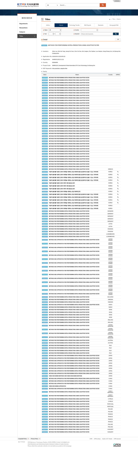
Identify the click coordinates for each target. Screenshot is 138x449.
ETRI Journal (117, 438)
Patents (119, 19)
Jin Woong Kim (116, 51)
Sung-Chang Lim (107, 51)
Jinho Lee (54, 51)
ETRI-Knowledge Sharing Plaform (28, 5)
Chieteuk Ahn (55, 53)
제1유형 (117, 445)
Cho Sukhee (92, 51)
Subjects (22, 32)
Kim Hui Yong (61, 51)
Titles (21, 36)
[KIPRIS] (117, 171)
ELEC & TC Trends (107, 438)
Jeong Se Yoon (70, 51)
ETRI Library (97, 438)
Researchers (23, 28)
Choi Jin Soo (77, 51)
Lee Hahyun (99, 51)
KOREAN (117, 1)
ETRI (91, 438)
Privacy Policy (34, 438)
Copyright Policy (22, 438)
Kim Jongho (85, 51)
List (118, 39)
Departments (23, 23)
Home (110, 19)
